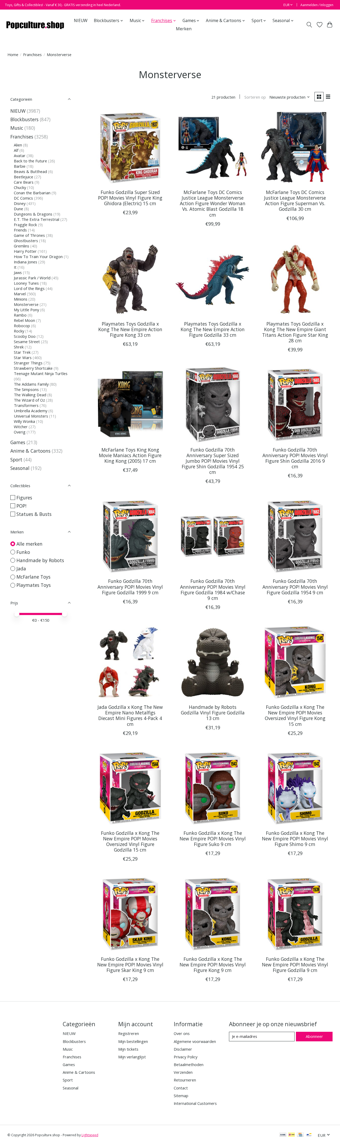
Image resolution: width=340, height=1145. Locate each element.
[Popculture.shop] (35, 24)
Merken (184, 29)
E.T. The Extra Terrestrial (36, 219)
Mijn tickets (128, 1049)
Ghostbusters (26, 240)
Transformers (26, 405)
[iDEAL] (291, 1135)
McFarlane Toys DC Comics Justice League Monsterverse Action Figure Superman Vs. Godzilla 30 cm (295, 200)
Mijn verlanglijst (132, 1056)
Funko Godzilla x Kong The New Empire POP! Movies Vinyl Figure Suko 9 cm (213, 838)
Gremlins (21, 246)
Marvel (20, 293)
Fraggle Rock (25, 224)
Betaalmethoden (188, 1064)
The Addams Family (31, 384)
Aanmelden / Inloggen (316, 5)
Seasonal (19, 468)
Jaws (18, 272)
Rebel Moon (24, 320)
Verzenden (183, 1072)
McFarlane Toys (33, 577)
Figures (24, 497)
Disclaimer (183, 1049)
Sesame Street (27, 341)
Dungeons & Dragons (33, 214)
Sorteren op (255, 97)
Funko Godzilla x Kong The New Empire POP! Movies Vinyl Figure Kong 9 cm (213, 964)
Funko (23, 552)
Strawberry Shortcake (33, 368)
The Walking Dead (30, 394)
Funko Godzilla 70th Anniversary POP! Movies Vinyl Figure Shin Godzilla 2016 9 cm (295, 458)
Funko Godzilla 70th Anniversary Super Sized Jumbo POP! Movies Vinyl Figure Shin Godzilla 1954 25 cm (213, 461)
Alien (18, 145)
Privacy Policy (185, 1056)
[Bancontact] (309, 1135)
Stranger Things (28, 362)
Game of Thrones (29, 235)
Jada (21, 568)
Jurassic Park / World (32, 277)
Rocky (19, 331)
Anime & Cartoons (30, 451)
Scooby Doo (25, 336)
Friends (20, 230)
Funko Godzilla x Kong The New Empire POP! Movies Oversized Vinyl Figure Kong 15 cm (295, 715)
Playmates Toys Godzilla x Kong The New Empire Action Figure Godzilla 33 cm (213, 329)
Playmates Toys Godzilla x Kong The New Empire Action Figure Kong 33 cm (130, 329)
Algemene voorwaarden (195, 1041)
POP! (21, 506)
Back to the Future (30, 160)
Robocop (22, 325)
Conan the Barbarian (32, 192)
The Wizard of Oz (29, 400)
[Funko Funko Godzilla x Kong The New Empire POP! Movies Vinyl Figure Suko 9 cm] (212, 788)
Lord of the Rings (29, 288)
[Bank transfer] (282, 1135)
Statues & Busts (34, 514)
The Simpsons (26, 389)
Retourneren (185, 1080)
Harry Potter (25, 251)
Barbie (20, 166)
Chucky (20, 187)
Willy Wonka (24, 421)
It (15, 267)
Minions (20, 299)
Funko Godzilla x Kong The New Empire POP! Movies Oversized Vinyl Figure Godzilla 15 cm (130, 841)
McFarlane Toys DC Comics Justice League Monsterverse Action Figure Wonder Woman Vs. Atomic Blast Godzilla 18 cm (212, 203)
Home (12, 54)
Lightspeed (90, 1135)
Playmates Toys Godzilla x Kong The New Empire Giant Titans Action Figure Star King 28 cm (295, 332)
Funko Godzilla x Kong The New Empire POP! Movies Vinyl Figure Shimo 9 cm (295, 838)
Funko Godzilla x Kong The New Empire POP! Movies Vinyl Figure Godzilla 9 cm (295, 964)
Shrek (19, 347)
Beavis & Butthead (30, 171)
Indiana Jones (25, 261)
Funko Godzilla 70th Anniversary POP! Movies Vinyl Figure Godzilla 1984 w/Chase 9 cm (212, 589)
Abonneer (314, 1036)
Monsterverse (26, 304)
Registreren (128, 1033)
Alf (16, 150)
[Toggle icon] (309, 25)
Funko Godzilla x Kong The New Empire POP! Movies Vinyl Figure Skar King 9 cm (130, 964)
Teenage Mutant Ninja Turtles (40, 373)
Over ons (182, 1033)
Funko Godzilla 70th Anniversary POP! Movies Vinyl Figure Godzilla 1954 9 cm (295, 586)
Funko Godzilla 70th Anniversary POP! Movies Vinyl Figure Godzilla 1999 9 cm (130, 586)
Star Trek (22, 352)
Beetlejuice (23, 176)
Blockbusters (24, 119)
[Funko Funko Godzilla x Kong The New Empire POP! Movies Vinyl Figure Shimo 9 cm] (295, 788)
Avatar (20, 155)
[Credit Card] (300, 1135)
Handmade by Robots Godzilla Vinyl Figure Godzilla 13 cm (213, 712)
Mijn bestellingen (133, 1041)
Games (17, 442)
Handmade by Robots (40, 560)
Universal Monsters (31, 416)
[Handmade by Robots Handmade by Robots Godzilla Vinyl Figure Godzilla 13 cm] (212, 662)
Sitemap (181, 1095)
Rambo (20, 315)
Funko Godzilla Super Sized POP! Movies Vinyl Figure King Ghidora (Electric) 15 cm (130, 198)
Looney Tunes (26, 283)
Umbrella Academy (30, 410)
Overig (20, 432)
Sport (16, 459)
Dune (18, 208)
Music (16, 128)
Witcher (21, 426)
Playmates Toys (33, 585)
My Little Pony (26, 309)
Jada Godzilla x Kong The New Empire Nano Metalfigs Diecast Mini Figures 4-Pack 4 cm (130, 715)
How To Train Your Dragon (38, 256)
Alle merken (29, 544)
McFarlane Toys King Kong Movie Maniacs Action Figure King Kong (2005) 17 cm (130, 455)
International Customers (195, 1103)
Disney (20, 203)
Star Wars (23, 357)
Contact (181, 1088)
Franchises (32, 54)
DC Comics (23, 198)
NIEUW (80, 20)
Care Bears (23, 182)
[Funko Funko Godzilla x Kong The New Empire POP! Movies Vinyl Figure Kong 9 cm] (212, 914)
